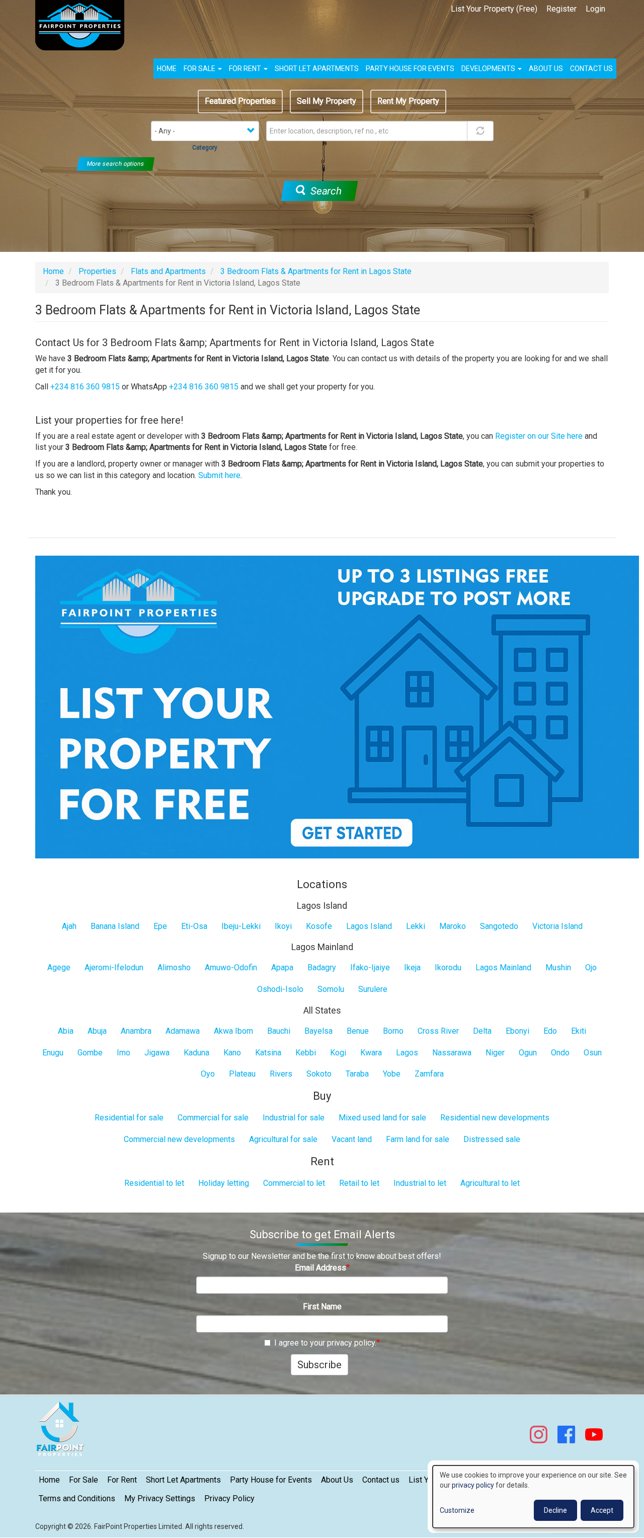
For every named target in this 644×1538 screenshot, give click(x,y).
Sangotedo (499, 926)
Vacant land (352, 1139)
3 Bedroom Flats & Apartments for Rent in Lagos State (316, 271)
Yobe (391, 1074)
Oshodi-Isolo (280, 989)
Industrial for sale (294, 1117)
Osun (593, 1052)
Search (324, 191)
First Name (322, 1306)
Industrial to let (419, 1183)
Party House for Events (410, 68)
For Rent (246, 68)
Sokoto (319, 1074)
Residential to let (154, 1183)
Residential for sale (129, 1117)
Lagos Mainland (503, 967)
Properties (97, 271)
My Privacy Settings (159, 1498)
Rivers (281, 1074)
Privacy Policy (229, 1498)
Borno (393, 1031)
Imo (123, 1052)
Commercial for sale (213, 1117)
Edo (550, 1031)
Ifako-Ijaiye (370, 967)
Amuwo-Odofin (231, 967)
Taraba (357, 1074)
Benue (358, 1031)
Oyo (208, 1074)
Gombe (90, 1052)
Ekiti (578, 1031)
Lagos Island (369, 926)
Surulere (372, 989)
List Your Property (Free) (494, 9)
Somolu (330, 989)
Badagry (321, 967)
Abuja (97, 1031)
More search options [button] (116, 163)
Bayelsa (318, 1031)
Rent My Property (408, 101)
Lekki (415, 926)
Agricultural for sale (283, 1139)
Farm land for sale (417, 1139)
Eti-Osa (194, 926)
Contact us (591, 68)
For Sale (200, 68)
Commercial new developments (179, 1139)
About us (546, 68)
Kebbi (305, 1052)
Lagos (407, 1052)
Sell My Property (326, 101)
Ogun (528, 1052)
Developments (489, 68)
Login (595, 9)
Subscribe (319, 1365)
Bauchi (278, 1031)
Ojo (591, 967)
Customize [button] (457, 1510)
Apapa (282, 967)
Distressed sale (491, 1139)
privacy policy (473, 1485)
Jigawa (157, 1052)
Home (167, 68)
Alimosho (174, 967)
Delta (482, 1031)
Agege (58, 967)
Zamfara (429, 1074)
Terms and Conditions (77, 1498)
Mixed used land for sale (382, 1117)
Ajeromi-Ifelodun (114, 967)
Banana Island (115, 926)
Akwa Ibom (233, 1031)
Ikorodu (448, 967)
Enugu (52, 1052)
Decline (555, 1510)
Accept (602, 1510)
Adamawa (183, 1031)
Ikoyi (283, 926)
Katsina (268, 1052)
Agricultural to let (490, 1183)
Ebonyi (517, 1031)
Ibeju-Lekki (241, 926)
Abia (65, 1031)
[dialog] (533, 1496)
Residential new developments (494, 1117)
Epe (160, 926)
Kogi (338, 1052)
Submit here (219, 475)
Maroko (452, 926)
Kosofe (319, 926)
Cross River (438, 1031)
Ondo (560, 1052)
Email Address (320, 1268)
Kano (232, 1052)
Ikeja (412, 967)
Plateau (242, 1074)
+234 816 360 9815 (85, 386)
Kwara (371, 1052)
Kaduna (196, 1052)
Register (561, 9)
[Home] (83, 25)
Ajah (69, 926)
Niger (495, 1052)
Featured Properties (240, 101)
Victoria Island (557, 926)
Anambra (136, 1031)
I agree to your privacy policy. (325, 1343)
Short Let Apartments (317, 68)
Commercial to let (294, 1183)
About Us (337, 1480)
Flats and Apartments (168, 271)
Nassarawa (451, 1052)
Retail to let (359, 1183)
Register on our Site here (539, 436)
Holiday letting (223, 1183)
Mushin (558, 967)
